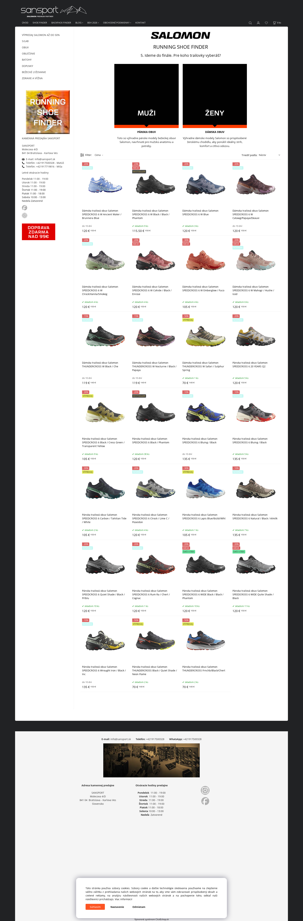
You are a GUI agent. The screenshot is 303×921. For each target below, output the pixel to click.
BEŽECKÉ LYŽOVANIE (34, 72)
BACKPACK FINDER (61, 22)
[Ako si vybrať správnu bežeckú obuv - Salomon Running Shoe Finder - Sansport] (48, 111)
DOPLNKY (27, 66)
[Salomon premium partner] (180, 35)
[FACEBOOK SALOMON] (24, 207)
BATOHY (27, 59)
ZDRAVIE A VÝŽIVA (32, 78)
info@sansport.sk (120, 739)
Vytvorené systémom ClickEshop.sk (151, 919)
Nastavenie (117, 907)
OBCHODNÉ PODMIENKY (116, 22)
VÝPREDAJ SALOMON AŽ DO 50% (41, 35)
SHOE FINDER (40, 22)
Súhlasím (95, 907)
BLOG (78, 22)
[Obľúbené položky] (266, 23)
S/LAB (25, 41)
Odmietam (138, 907)
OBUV (25, 47)
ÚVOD (25, 22)
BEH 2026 (92, 22)
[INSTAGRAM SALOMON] (25, 215)
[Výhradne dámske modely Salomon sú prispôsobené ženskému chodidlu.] (215, 96)
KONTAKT (140, 22)
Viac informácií (123, 899)
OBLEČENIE (28, 53)
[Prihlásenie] (258, 22)
